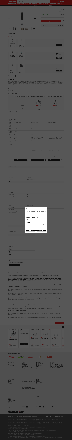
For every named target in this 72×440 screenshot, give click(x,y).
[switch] (43, 224)
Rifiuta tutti (31, 230)
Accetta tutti (41, 230)
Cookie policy (34, 220)
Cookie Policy (27, 219)
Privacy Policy (27, 220)
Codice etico (30, 220)
